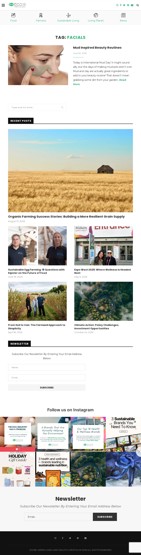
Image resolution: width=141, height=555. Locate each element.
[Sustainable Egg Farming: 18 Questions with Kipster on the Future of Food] (37, 245)
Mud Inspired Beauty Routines (97, 47)
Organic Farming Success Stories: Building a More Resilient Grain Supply (66, 216)
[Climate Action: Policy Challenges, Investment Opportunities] (103, 301)
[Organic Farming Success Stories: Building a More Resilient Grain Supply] (70, 170)
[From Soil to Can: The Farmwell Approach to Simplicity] (37, 301)
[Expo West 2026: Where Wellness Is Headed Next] (103, 245)
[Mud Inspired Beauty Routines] (38, 65)
